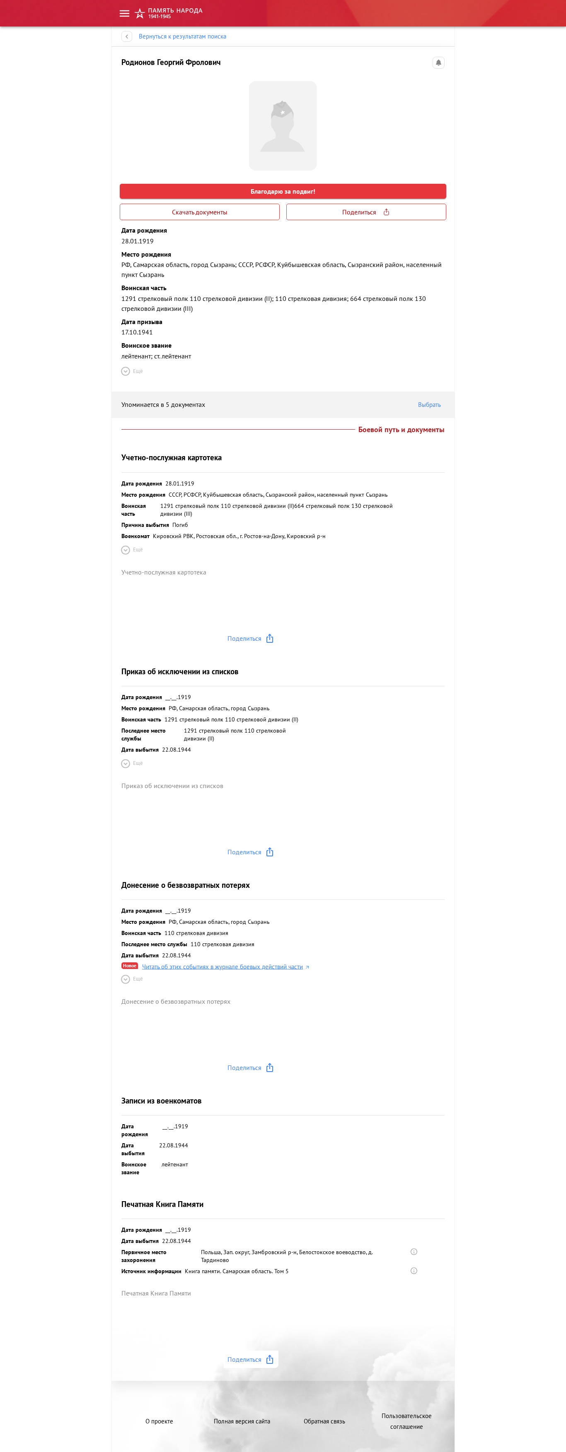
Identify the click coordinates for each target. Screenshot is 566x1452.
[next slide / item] (438, 122)
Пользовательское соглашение (407, 1421)
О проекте (159, 1421)
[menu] (124, 13)
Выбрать (429, 405)
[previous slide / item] (128, 122)
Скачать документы (199, 212)
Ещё (138, 371)
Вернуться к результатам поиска (182, 36)
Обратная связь (324, 1421)
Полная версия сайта (242, 1421)
